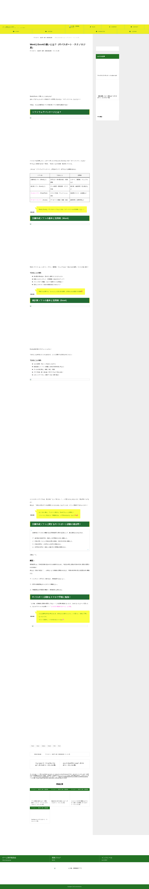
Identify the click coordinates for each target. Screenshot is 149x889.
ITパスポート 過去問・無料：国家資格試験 (41, 50)
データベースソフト (36, 200)
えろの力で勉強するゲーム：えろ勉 (61, 606)
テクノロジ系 (56, 50)
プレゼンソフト (35, 193)
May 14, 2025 (63, 778)
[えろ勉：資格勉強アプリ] (74, 29)
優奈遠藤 (39, 754)
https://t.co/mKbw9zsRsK (65, 776)
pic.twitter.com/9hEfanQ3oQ (80, 776)
